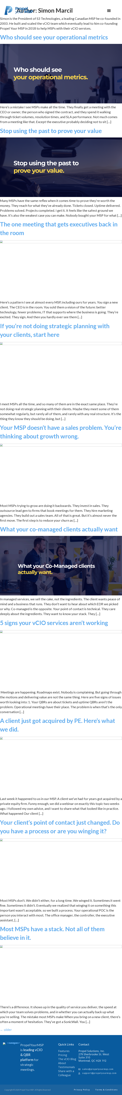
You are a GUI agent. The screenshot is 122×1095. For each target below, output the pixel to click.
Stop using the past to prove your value (51, 130)
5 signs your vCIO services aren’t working (54, 622)
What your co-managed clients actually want (59, 529)
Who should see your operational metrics (54, 37)
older (6, 1030)
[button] (109, 11)
